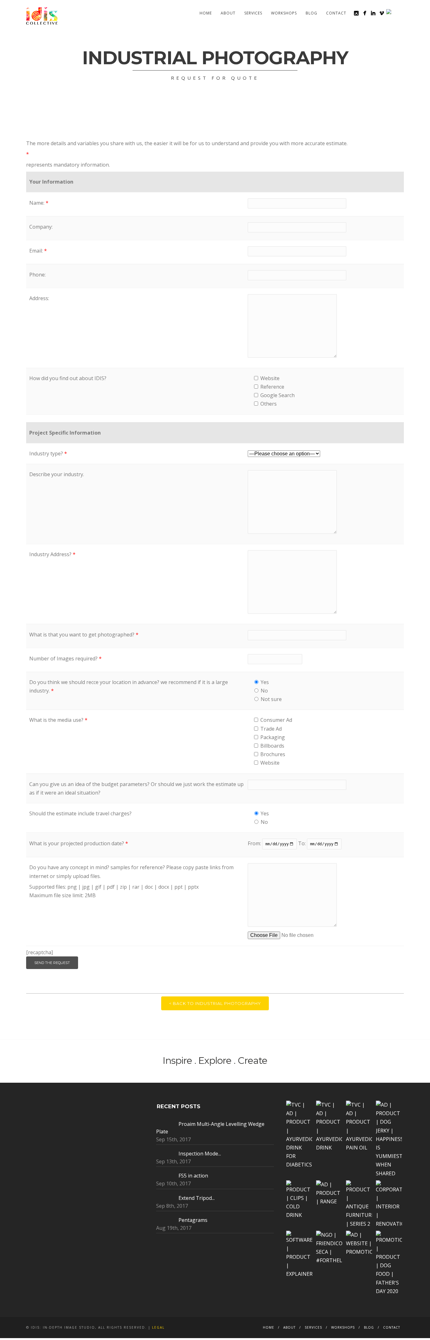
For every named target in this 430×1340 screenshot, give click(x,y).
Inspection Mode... (199, 1153)
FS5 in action (193, 1175)
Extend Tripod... (196, 1198)
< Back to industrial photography (215, 1003)
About (228, 13)
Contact (336, 13)
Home (206, 13)
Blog (311, 13)
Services (253, 13)
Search (400, 13)
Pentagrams (192, 1220)
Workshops (284, 13)
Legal (158, 1327)
